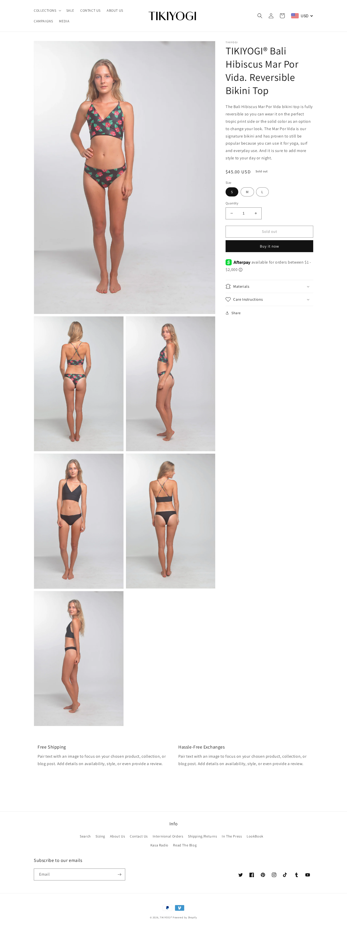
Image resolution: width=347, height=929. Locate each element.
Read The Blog (185, 845)
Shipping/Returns (202, 836)
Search (85, 836)
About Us (117, 836)
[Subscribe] (119, 874)
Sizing (100, 836)
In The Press (232, 836)
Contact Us (139, 836)
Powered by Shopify (185, 917)
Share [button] (236, 313)
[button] (47, 10)
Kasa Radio (159, 845)
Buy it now (269, 246)
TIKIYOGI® (166, 917)
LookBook (255, 836)
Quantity (232, 203)
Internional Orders (168, 836)
